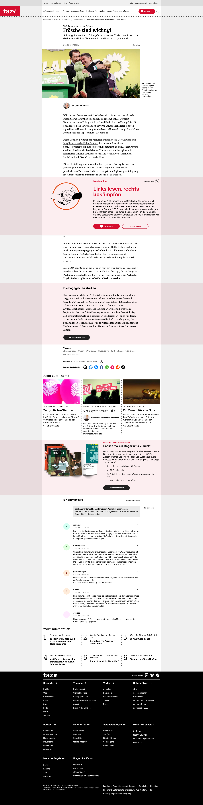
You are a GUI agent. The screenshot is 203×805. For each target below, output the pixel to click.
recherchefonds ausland (143, 700)
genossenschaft (140, 693)
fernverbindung (50, 734)
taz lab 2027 (108, 745)
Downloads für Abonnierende (86, 776)
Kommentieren (80, 361)
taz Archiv (137, 742)
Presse (106, 704)
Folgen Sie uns (137, 675)
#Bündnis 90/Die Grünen (126, 351)
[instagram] (158, 676)
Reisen (46, 765)
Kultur (46, 700)
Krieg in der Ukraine (82, 708)
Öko (45, 693)
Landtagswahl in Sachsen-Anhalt (84, 702)
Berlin (45, 708)
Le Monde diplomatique (143, 738)
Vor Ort (106, 734)
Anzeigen (47, 776)
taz (50, 675)
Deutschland (65, 20)
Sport (45, 704)
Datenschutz (118, 790)
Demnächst (108, 730)
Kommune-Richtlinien (138, 786)
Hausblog (107, 693)
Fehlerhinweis (92, 361)
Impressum (130, 790)
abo (135, 689)
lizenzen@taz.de (60, 790)
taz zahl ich (138, 696)
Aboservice (78, 768)
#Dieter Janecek (69, 351)
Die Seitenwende (110, 696)
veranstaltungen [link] (56, 3)
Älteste (137, 500)
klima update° (49, 738)
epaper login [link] (153, 3)
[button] (158, 11)
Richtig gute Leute (81, 696)
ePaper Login (79, 772)
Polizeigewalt (79, 689)
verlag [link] (45, 3)
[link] (49, 11)
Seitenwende (146, 790)
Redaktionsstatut (121, 786)
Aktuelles (107, 689)
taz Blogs (137, 731)
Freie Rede (48, 745)
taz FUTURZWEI (140, 735)
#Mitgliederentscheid (71, 354)
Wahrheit (47, 715)
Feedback (77, 764)
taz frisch (77, 734)
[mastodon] (147, 676)
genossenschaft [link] (141, 3)
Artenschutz (78, 20)
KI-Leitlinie (153, 786)
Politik (56, 20)
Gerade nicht (149, 181)
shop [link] (65, 3)
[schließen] (157, 181)
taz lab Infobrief (80, 742)
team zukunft (79, 730)
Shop (45, 772)
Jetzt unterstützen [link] (76, 337)
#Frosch (81, 351)
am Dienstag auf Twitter (76, 125)
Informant (107, 790)
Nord (45, 711)
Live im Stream (109, 738)
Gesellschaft (48, 696)
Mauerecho (48, 742)
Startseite (47, 20)
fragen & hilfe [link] (74, 3)
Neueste (129, 500)
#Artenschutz (91, 351)
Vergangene (108, 742)
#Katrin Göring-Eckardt (107, 351)
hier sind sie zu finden (90, 514)
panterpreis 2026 (140, 708)
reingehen (47, 749)
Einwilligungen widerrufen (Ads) (117, 793)
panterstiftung (139, 704)
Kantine (46, 769)
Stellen (106, 700)
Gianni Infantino (80, 693)
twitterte (100, 132)
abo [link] (131, 3)
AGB (138, 790)
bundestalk (48, 730)
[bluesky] (152, 676)
